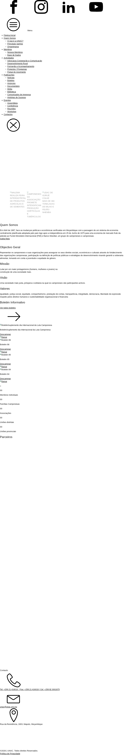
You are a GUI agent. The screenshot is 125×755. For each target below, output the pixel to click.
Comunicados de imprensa (19, 94)
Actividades (9, 58)
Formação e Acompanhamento (20, 66)
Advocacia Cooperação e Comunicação (24, 61)
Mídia (9, 89)
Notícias (10, 77)
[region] (62, 176)
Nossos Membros (15, 52)
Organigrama (13, 46)
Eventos (7, 100)
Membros (8, 49)
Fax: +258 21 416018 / (30, 689)
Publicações (9, 75)
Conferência (12, 106)
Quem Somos (10, 38)
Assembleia (12, 103)
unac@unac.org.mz (8, 707)
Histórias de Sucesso (16, 97)
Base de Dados (14, 55)
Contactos (8, 114)
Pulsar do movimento (16, 72)
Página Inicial (9, 35)
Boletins (10, 80)
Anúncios (11, 83)
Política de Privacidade (10, 753)
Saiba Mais (5, 239)
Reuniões (11, 109)
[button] (18, 204)
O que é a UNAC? (15, 41)
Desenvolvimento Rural (17, 63)
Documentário (13, 86)
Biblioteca (11, 92)
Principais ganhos (15, 44)
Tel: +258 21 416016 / (10, 689)
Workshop (11, 111)
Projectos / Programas (17, 69)
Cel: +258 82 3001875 (50, 689)
